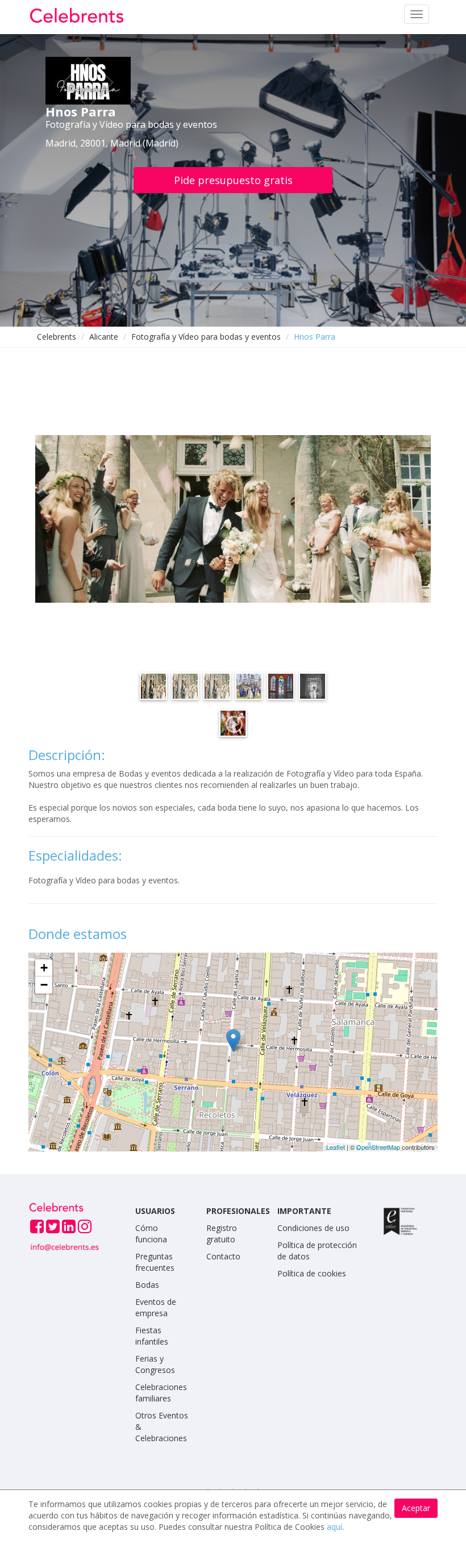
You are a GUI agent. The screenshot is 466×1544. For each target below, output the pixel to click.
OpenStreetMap (378, 1146)
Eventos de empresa (155, 1307)
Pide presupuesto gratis (233, 180)
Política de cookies (311, 1273)
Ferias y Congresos (155, 1364)
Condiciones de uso (313, 1227)
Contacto (223, 1256)
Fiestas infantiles (151, 1336)
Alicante (103, 336)
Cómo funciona (151, 1233)
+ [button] (44, 968)
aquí (334, 1526)
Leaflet (335, 1146)
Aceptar (416, 1508)
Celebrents (56, 336)
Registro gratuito (221, 1233)
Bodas (147, 1284)
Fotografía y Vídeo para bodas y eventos (206, 336)
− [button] (44, 985)
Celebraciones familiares (161, 1393)
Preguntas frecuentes (154, 1262)
